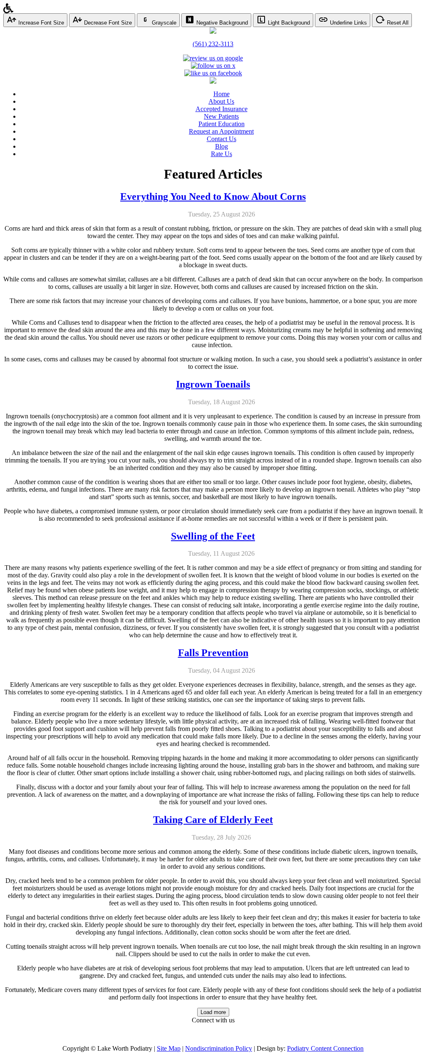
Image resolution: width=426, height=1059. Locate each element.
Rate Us (221, 153)
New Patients (221, 116)
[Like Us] (213, 73)
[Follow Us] (213, 65)
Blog (221, 146)
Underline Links (347, 23)
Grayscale (163, 23)
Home (221, 93)
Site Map (169, 1048)
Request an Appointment (221, 131)
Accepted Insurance (222, 108)
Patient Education (221, 123)
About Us (221, 101)
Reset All (397, 23)
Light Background (288, 23)
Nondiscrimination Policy (218, 1048)
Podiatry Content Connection (325, 1048)
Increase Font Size (40, 23)
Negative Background (221, 23)
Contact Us (221, 138)
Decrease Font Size (107, 23)
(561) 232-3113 (213, 43)
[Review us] (213, 58)
